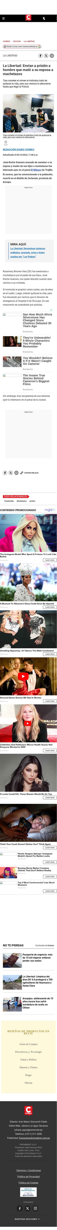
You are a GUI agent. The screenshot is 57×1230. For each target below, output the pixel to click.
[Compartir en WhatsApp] (52, 56)
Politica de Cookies (28, 1182)
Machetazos (22, 501)
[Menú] (3, 18)
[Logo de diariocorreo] (28, 18)
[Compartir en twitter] (46, 56)
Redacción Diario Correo (18, 149)
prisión (32, 501)
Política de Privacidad (28, 1176)
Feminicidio (9, 501)
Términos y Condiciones (28, 1170)
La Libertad (10, 55)
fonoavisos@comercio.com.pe (34, 1138)
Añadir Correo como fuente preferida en (22, 47)
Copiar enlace (31, 473)
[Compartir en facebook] (40, 56)
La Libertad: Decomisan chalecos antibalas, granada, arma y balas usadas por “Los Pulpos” (27, 252)
